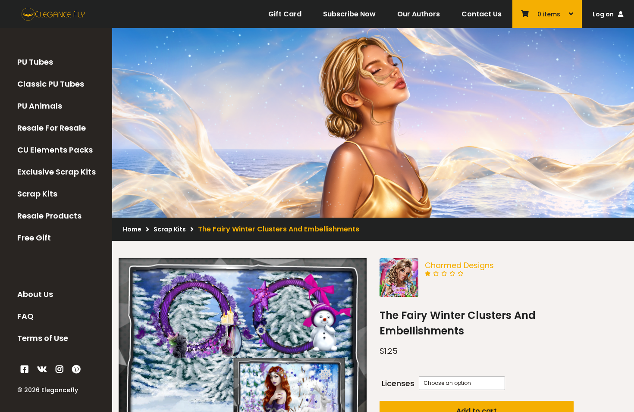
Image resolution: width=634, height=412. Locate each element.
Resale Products (49, 215)
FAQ (25, 316)
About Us (35, 294)
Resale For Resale (51, 127)
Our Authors (418, 14)
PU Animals (39, 105)
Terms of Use (42, 338)
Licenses (398, 383)
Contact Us (481, 14)
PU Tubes (35, 61)
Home (132, 229)
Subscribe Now (349, 14)
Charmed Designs (459, 265)
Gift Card (284, 14)
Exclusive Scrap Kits (56, 171)
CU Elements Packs (55, 149)
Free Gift (34, 237)
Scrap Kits (37, 193)
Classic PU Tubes (50, 83)
